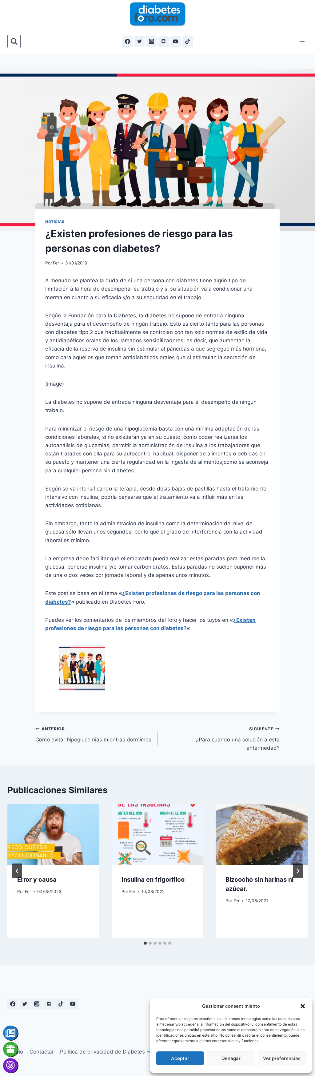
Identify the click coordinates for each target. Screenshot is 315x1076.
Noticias (55, 221)
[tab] (145, 943)
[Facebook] (127, 41)
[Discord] (163, 41)
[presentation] (53, 834)
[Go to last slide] (17, 871)
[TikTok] (187, 41)
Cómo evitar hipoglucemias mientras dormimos (93, 734)
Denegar (231, 1058)
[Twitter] (139, 41)
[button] (303, 1006)
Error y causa (37, 879)
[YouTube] (175, 41)
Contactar (42, 1052)
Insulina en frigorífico (153, 879)
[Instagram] (151, 41)
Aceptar (180, 1058)
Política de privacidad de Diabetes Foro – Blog (117, 1052)
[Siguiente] (298, 871)
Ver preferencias (282, 1058)
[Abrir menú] (302, 41)
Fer (56, 262)
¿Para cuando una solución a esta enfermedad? (238, 738)
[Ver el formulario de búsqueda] (14, 41)
